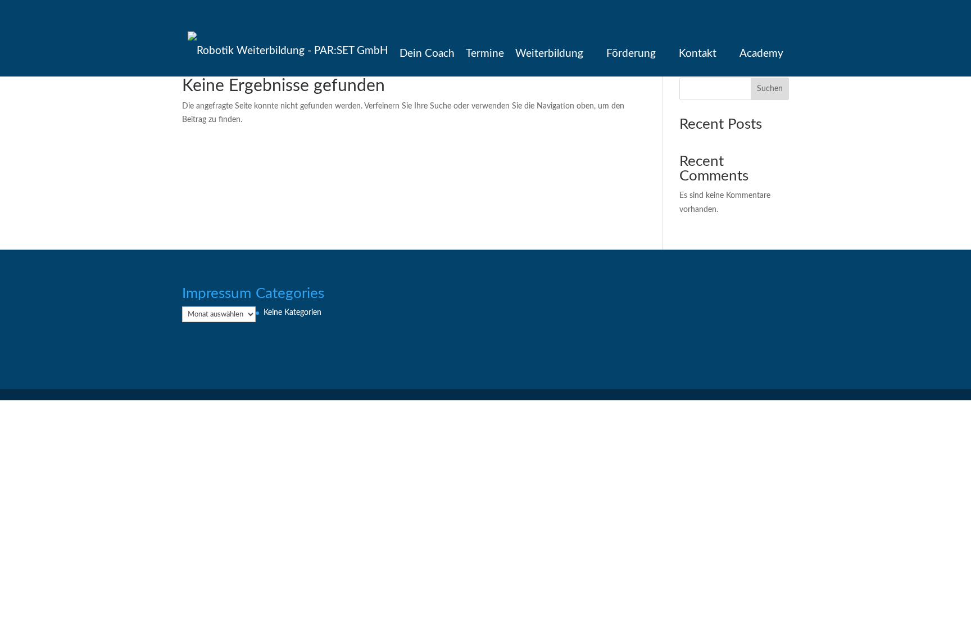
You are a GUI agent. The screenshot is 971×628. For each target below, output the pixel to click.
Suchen (770, 89)
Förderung (631, 53)
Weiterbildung (549, 53)
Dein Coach (427, 53)
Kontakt (697, 53)
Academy (761, 53)
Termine (485, 53)
